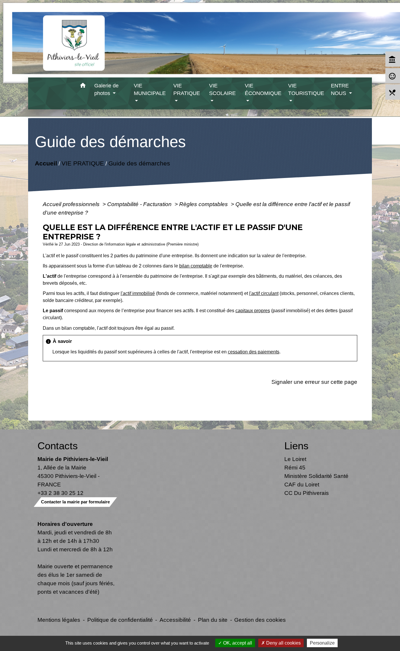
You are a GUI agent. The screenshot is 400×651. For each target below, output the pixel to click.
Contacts (57, 445)
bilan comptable (195, 265)
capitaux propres (252, 310)
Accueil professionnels (72, 204)
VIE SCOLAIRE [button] (222, 89)
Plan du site (213, 620)
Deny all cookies (283, 642)
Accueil (46, 163)
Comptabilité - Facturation (140, 204)
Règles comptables (204, 204)
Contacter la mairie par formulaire (75, 501)
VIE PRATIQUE (82, 163)
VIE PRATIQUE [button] (186, 89)
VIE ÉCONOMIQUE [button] (263, 89)
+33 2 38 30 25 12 (60, 493)
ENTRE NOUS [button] (340, 89)
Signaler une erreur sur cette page (314, 382)
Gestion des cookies (260, 620)
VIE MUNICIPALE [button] (150, 89)
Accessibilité (175, 620)
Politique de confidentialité (120, 620)
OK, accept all (237, 642)
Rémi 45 (294, 467)
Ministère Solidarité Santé (316, 476)
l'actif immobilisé (138, 293)
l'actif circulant (263, 293)
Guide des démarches (139, 163)
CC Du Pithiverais (306, 493)
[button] (83, 86)
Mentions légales (58, 620)
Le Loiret (295, 459)
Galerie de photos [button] (106, 89)
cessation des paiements (253, 351)
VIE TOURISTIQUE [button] (306, 89)
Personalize (322, 642)
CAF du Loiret (301, 484)
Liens (296, 445)
